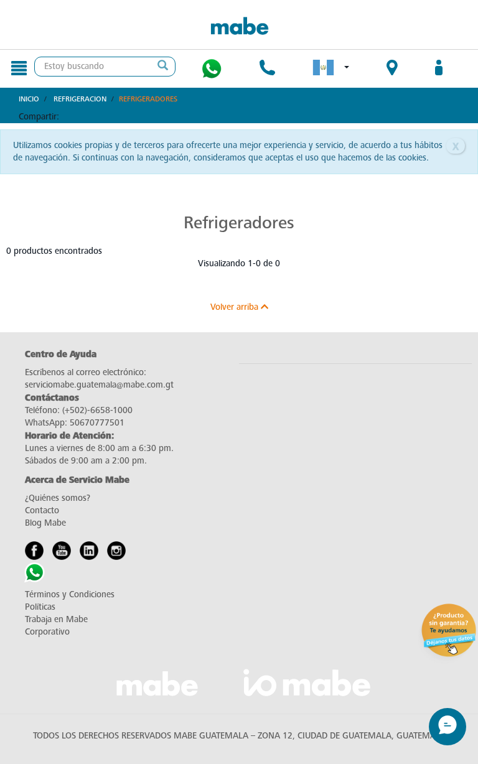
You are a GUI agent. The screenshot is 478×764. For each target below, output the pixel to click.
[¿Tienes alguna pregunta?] (211, 68)
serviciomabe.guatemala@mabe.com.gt (99, 384)
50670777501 (97, 422)
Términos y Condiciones (70, 594)
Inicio (29, 99)
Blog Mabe (45, 523)
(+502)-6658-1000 (97, 410)
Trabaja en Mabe (56, 619)
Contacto (42, 510)
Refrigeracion (80, 99)
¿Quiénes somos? (57, 498)
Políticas (40, 607)
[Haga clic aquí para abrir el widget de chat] (447, 726)
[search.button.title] (162, 66)
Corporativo (47, 631)
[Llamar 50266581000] (267, 69)
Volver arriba (235, 307)
